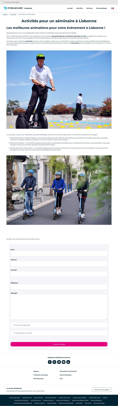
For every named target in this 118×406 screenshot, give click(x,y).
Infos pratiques (101, 8)
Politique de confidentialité (66, 403)
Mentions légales (51, 403)
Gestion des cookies (98, 403)
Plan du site (88, 403)
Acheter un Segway (39, 403)
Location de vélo (38, 397)
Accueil (70, 8)
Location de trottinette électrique (23, 403)
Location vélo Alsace (50, 397)
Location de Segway (96, 400)
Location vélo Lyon (36, 400)
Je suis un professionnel (22, 325)
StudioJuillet (79, 403)
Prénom (13, 260)
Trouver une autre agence (11, 2)
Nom (12, 249)
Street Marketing (65, 375)
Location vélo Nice (48, 400)
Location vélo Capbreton (80, 397)
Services (13, 14)
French (114, 8)
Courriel (13, 270)
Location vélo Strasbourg (63, 400)
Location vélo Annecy (65, 397)
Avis (61, 378)
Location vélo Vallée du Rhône (80, 400)
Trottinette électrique (40, 375)
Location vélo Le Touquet (21, 400)
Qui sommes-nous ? (14, 397)
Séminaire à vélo (27, 397)
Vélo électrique (38, 378)
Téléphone (14, 283)
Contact (105, 397)
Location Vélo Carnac (94, 397)
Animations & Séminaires (27, 14)
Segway (36, 371)
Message (14, 293)
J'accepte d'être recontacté (23, 333)
